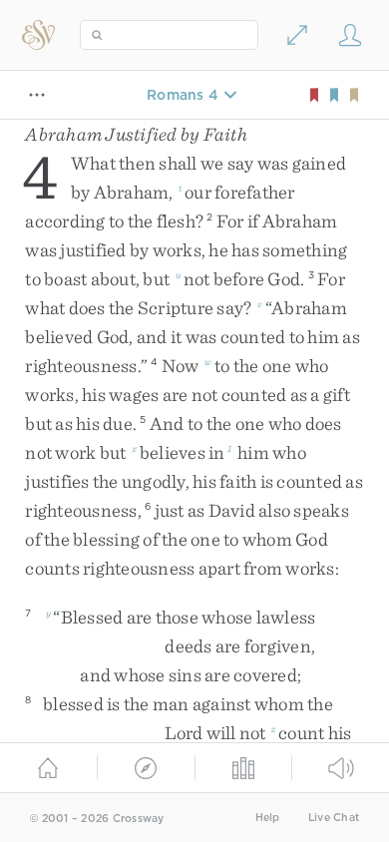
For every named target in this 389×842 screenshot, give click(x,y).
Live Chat (333, 817)
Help (267, 817)
